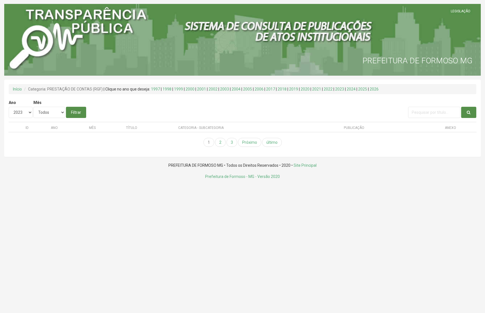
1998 (167, 89)
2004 (236, 89)
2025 (362, 89)
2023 (339, 89)
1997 (155, 89)
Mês (37, 102)
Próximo (249, 142)
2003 (224, 89)
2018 (282, 89)
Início (17, 89)
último (272, 142)
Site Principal (305, 165)
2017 (270, 89)
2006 (259, 89)
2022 (328, 89)
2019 (293, 89)
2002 (213, 89)
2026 (374, 89)
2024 (351, 89)
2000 (190, 89)
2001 (201, 89)
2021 (316, 89)
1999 (178, 89)
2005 (247, 89)
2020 (305, 89)
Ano (12, 102)
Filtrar (76, 112)
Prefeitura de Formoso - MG (229, 176)
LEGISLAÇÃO (460, 11)
